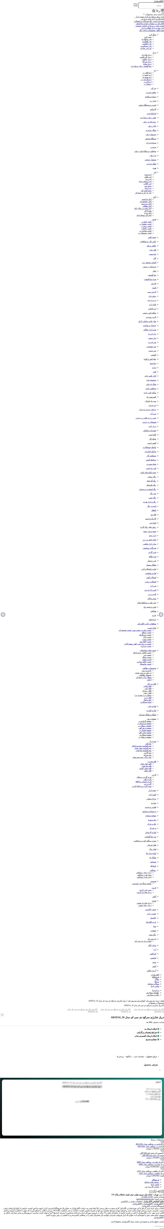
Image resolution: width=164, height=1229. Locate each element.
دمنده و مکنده (150, 97)
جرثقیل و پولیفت (149, 326)
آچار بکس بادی (150, 376)
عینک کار (152, 439)
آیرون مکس (151, 971)
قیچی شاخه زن (145, 231)
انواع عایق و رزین (149, 540)
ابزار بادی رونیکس (144, 877)
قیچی (154, 219)
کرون (154, 888)
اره (155, 70)
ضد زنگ (153, 494)
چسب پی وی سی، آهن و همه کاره (138, 644)
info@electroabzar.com (145, 1199)
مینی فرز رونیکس (144, 875)
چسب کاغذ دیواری (144, 662)
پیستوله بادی (151, 380)
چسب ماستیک (145, 664)
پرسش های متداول (151, 1182)
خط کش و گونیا (150, 359)
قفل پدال (152, 849)
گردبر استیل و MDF (143, 782)
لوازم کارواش (150, 832)
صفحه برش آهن (145, 728)
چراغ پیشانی (151, 799)
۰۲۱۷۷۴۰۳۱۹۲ (147, 1197)
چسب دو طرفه (145, 635)
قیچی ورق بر (146, 226)
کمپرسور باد (151, 397)
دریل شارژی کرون (144, 892)
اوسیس (153, 881)
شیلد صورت (151, 464)
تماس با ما (155, 986)
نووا (154, 926)
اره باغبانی (152, 309)
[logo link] (159, 1)
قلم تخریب (152, 761)
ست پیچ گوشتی (150, 279)
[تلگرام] (158, 1192)
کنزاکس (153, 954)
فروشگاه (155, 977)
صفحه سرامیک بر (144, 723)
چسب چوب (146, 639)
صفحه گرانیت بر (144, 721)
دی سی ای (152, 939)
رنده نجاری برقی (149, 122)
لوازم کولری (151, 710)
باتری (154, 615)
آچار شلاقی (146, 206)
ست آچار (147, 211)
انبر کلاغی (147, 184)
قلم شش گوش (145, 768)
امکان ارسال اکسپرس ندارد (146, 1036)
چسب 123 (147, 637)
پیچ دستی (152, 254)
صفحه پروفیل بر (144, 737)
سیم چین (147, 186)
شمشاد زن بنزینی (149, 422)
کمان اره (152, 304)
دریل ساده (147, 64)
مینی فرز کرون (145, 890)
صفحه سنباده (151, 816)
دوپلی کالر (152, 945)
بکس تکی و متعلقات (148, 241)
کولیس (153, 355)
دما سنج (153, 363)
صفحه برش (151, 719)
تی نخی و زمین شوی (143, 673)
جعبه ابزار (152, 790)
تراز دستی (152, 338)
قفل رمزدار (146, 691)
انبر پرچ (148, 179)
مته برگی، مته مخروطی (141, 757)
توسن (154, 901)
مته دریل (152, 741)
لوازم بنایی (152, 706)
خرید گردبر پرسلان (144, 777)
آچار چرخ (147, 213)
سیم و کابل (151, 599)
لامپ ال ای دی (150, 590)
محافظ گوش (151, 460)
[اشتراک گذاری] (161, 1226)
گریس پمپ (151, 292)
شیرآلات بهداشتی (149, 548)
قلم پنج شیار (146, 766)
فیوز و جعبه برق (149, 607)
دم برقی (153, 155)
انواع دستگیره (146, 702)
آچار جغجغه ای (145, 202)
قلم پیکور (147, 771)
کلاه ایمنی (152, 435)
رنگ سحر (152, 935)
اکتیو (154, 966)
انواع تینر (152, 523)
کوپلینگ (153, 866)
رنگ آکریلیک (151, 481)
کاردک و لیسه (150, 519)
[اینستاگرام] (162, 1192)
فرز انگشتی (146, 44)
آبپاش (149, 680)
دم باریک (148, 188)
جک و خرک (151, 824)
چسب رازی (151, 914)
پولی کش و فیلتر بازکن (147, 321)
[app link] (159, 1204)
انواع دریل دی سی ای (143, 941)
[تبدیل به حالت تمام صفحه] (158, 1226)
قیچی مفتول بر (145, 224)
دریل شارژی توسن (144, 903)
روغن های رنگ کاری (148, 527)
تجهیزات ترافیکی (149, 431)
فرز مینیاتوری (145, 46)
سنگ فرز (152, 35)
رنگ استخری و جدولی (147, 489)
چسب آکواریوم (145, 642)
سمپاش (153, 862)
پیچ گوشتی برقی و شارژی (141, 66)
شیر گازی (152, 552)
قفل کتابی (147, 686)
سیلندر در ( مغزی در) (143, 695)
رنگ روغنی (152, 477)
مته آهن (148, 744)
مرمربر (153, 147)
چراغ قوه (152, 620)
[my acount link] (153, 12)
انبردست (147, 175)
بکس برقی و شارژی (148, 118)
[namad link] (159, 1217)
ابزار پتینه (152, 536)
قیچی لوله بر (146, 222)
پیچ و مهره (152, 820)
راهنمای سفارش (152, 993)
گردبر (154, 775)
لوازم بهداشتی (150, 573)
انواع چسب (151, 628)
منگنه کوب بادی (150, 393)
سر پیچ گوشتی (150, 837)
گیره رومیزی (151, 317)
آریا (155, 950)
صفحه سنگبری (145, 735)
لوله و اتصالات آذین (148, 569)
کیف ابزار (152, 795)
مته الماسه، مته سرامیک (141, 746)
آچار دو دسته (146, 204)
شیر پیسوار (151, 561)
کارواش (153, 109)
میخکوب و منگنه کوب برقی (145, 151)
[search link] (135, 5)
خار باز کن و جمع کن (143, 193)
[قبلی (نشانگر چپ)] (163, 1228)
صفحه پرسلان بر (144, 726)
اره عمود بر (146, 75)
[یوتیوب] (151, 1192)
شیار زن (153, 101)
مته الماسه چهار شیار (142, 748)
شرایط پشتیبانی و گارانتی (147, 1032)
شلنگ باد (152, 858)
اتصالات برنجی (150, 582)
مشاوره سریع (151, 1039)
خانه (162, 1001)
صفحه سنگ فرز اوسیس (141, 884)
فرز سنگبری (146, 39)
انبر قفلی (147, 177)
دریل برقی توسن (144, 905)
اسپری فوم (147, 659)
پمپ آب (153, 414)
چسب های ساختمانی (148, 650)
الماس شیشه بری (149, 262)
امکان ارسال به (151, 1029)
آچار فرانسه (146, 199)
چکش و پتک (151, 246)
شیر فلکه (152, 557)
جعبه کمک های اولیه (148, 473)
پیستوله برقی (151, 134)
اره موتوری (147, 77)
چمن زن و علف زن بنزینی (146, 418)
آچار (154, 197)
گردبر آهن (147, 779)
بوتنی (154, 962)
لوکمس (153, 958)
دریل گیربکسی (145, 57)
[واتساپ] (155, 1192)
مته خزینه (147, 755)
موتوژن (153, 930)
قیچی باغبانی (146, 229)
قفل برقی (147, 693)
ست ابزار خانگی (149, 330)
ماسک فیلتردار (150, 452)
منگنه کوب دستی (149, 313)
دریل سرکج (146, 62)
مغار (154, 271)
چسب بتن (147, 655)
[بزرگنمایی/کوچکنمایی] (156, 1226)
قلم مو (153, 515)
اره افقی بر (147, 73)
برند (157, 1001)
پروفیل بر (147, 84)
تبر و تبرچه (152, 300)
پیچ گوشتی (152, 275)
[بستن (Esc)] (163, 1226)
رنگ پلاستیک (151, 485)
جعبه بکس (152, 237)
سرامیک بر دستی (149, 267)
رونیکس (153, 870)
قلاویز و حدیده (150, 807)
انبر (155, 172)
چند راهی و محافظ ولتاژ (146, 603)
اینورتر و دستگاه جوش (147, 105)
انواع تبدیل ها (151, 853)
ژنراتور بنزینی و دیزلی (147, 410)
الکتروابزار (155, 975)
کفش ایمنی (151, 443)
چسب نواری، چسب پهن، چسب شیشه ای (135, 630)
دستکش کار (151, 456)
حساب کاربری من (152, 1187)
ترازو (154, 368)
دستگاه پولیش (150, 139)
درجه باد (153, 828)
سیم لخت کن (146, 190)
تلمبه (154, 288)
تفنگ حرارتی (151, 164)
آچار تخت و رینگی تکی (142, 208)
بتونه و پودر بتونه (149, 531)
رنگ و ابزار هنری (149, 502)
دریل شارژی (146, 55)
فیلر (154, 372)
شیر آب (153, 586)
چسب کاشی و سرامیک (142, 653)
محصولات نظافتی (149, 668)
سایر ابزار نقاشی (149, 544)
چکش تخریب (151, 92)
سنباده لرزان (151, 143)
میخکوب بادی (151, 389)
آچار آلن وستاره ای (144, 215)
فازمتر (153, 283)
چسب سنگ (146, 657)
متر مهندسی (151, 347)
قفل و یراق (151, 684)
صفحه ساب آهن (145, 733)
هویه (154, 168)
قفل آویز (148, 688)
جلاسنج (153, 918)
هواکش (153, 611)
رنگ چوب (152, 498)
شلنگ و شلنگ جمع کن (147, 715)
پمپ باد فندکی (150, 401)
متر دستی (152, 351)
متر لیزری (152, 342)
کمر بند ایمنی (151, 468)
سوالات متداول (153, 984)
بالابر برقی (152, 126)
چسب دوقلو (146, 632)
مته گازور (147, 753)
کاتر (154, 258)
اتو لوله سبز (151, 113)
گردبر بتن (147, 784)
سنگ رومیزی (151, 130)
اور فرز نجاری (145, 48)
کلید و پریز (152, 594)
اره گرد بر (147, 82)
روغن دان (152, 296)
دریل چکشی (146, 59)
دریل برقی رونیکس (143, 872)
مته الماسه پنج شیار (143, 750)
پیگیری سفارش (153, 995)
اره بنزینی (152, 405)
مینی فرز (147, 37)
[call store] (162, 12)
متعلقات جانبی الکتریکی (146, 624)
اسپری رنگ (151, 506)
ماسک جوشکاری (149, 447)
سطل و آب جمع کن (143, 677)
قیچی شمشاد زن (144, 233)
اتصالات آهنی (151, 578)
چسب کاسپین (150, 909)
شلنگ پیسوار (151, 565)
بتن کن (153, 88)
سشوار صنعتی (150, 160)
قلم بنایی (152, 250)
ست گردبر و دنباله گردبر (141, 786)
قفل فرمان (151, 845)
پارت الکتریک (151, 922)
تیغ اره (153, 803)
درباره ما (155, 990)
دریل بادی (152, 426)
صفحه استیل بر (145, 730)
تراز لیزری (152, 334)
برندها (157, 982)
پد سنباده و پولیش (149, 811)
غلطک (153, 510)
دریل (154, 52)
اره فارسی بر (146, 79)
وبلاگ (157, 979)
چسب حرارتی (145, 646)
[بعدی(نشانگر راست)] (161, 1228)
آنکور (154, 896)
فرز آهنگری (146, 41)
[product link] (150, 1144)
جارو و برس (146, 671)
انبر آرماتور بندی (145, 181)
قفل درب (147, 698)
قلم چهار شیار (145, 764)
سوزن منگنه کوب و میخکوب (145, 841)
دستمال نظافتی (145, 675)
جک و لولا (147, 700)
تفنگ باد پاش (151, 384)
